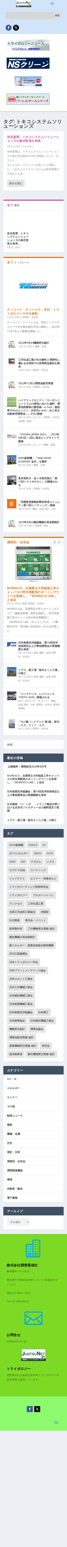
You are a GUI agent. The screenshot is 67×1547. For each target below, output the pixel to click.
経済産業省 (15, 1054)
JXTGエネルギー (19, 853)
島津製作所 (15, 928)
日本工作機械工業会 (21, 987)
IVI (44, 845)
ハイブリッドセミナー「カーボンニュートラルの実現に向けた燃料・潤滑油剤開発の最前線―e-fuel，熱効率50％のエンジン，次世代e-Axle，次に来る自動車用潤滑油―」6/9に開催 (33, 406)
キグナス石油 (17, 870)
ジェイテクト (17, 878)
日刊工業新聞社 (18, 953)
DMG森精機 (16, 845)
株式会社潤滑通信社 (22, 1265)
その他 (11, 1106)
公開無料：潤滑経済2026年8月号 (27, 766)
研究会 (46, 1045)
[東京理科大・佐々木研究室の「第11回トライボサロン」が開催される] (11, 480)
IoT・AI (36, 700)
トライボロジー (18, 895)
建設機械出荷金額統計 (22, 937)
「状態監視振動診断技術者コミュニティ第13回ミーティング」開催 (39, 503)
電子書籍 (12, 1197)
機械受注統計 (17, 1029)
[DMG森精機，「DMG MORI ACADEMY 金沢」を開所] (11, 459)
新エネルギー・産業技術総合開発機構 (31, 945)
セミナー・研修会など (43, 878)
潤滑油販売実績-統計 (21, 1037)
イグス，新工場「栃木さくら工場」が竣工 (39, 671)
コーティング (38, 870)
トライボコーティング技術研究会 (28, 886)
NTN (50, 853)
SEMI (12, 861)
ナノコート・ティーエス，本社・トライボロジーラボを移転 (33, 311)
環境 (9, 1179)
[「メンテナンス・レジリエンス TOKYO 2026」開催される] (11, 695)
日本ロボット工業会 (21, 978)
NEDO (38, 853)
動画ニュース (15, 1115)
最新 (25, 603)
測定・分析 (50, 508)
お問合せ (13, 1335)
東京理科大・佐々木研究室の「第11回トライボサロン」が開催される (38, 481)
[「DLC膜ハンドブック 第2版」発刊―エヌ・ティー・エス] (11, 723)
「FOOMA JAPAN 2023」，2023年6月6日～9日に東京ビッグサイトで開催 (38, 438)
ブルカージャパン (43, 895)
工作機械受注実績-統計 (41, 928)
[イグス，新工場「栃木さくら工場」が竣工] (11, 671)
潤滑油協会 (36, 1029)
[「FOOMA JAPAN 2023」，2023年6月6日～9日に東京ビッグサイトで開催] (11, 436)
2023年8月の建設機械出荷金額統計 (39, 522)
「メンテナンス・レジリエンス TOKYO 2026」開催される (36, 695)
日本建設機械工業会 (21, 995)
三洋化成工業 (35, 903)
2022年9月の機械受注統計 (33, 342)
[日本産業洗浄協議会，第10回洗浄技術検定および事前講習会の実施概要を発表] (11, 644)
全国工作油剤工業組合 (22, 912)
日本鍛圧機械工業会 (42, 1020)
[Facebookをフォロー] (9, 28)
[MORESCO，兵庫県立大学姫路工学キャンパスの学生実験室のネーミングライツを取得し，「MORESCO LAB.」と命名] (33, 564)
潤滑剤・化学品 (30, 317)
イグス (50, 861)
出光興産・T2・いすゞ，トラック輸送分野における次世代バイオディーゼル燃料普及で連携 (33, 807)
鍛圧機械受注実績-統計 (41, 1054)
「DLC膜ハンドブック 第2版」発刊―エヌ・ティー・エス (38, 723)
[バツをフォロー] (16, 28)
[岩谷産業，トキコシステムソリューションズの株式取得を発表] (18, 220)
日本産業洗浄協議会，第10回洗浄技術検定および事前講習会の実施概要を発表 (39, 646)
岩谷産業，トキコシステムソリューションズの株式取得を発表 (33, 139)
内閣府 (45, 912)
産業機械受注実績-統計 (22, 1045)
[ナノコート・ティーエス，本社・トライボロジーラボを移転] (33, 286)
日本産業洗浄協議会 (21, 1012)
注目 (9, 1143)
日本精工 (43, 1012)
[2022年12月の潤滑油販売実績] (11, 385)
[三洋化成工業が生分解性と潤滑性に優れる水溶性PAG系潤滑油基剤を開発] (11, 361)
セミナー (38, 417)
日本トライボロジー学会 (23, 962)
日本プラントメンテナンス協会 (27, 970)
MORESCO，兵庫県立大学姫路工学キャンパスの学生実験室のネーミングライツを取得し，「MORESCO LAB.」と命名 (33, 594)
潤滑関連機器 (15, 1170)
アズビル (36, 861)
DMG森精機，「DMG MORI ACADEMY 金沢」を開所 (34, 459)
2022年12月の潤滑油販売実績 (35, 383)
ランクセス (15, 903)
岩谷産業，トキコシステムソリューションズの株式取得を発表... (18, 238)
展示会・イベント (35, 920)
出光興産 (14, 920)
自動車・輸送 (25, 421)
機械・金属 (40, 346)
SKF (23, 861)
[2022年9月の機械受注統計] (11, 344)
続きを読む (15, 183)
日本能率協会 (17, 1020)
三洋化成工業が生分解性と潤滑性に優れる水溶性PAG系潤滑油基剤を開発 (39, 363)
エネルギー (28, 146)
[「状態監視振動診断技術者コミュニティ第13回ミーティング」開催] (11, 503)
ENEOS (33, 845)
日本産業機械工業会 (21, 1004)
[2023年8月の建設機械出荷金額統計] (11, 524)
